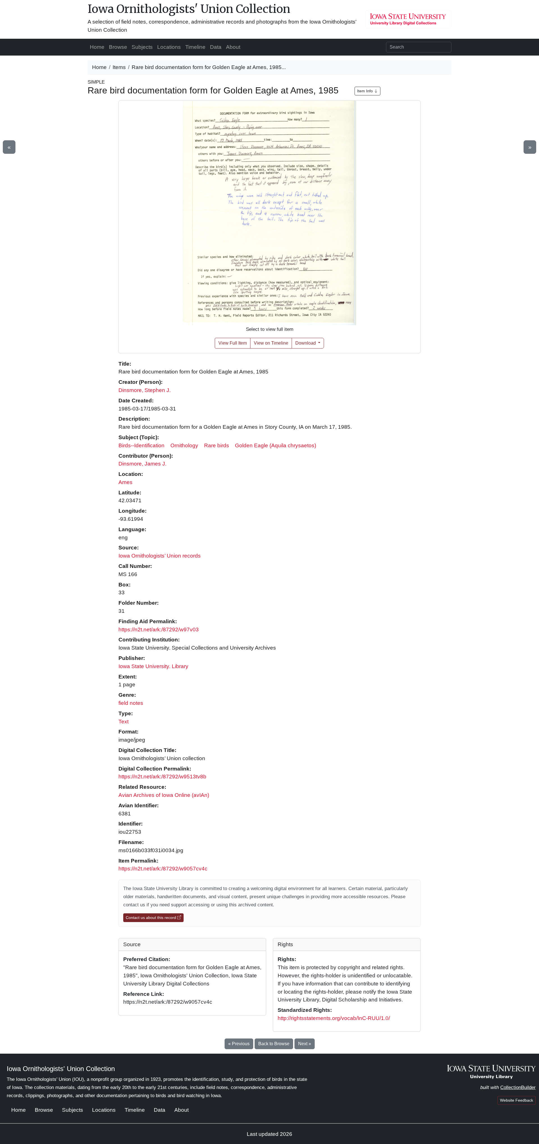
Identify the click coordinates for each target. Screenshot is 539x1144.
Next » (304, 1043)
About (233, 47)
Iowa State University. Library (153, 666)
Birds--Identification (141, 445)
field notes (130, 703)
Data (215, 47)
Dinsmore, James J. (142, 464)
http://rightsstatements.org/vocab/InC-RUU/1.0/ (334, 1018)
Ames (125, 482)
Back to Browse (273, 1043)
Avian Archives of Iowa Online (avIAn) (163, 795)
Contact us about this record (151, 917)
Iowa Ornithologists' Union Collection (189, 9)
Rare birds (216, 445)
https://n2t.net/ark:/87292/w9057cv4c (162, 869)
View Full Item (232, 343)
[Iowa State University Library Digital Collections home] (491, 1071)
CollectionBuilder (518, 1087)
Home (97, 47)
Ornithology (184, 445)
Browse (118, 47)
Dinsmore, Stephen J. (144, 390)
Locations (169, 47)
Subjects (142, 47)
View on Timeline (271, 343)
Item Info (365, 91)
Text (123, 722)
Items (119, 67)
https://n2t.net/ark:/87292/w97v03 (158, 629)
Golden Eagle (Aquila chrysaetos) (275, 445)
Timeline (195, 47)
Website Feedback (516, 1100)
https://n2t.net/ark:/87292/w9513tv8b (162, 777)
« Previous (239, 1043)
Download (306, 343)
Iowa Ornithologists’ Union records (159, 556)
